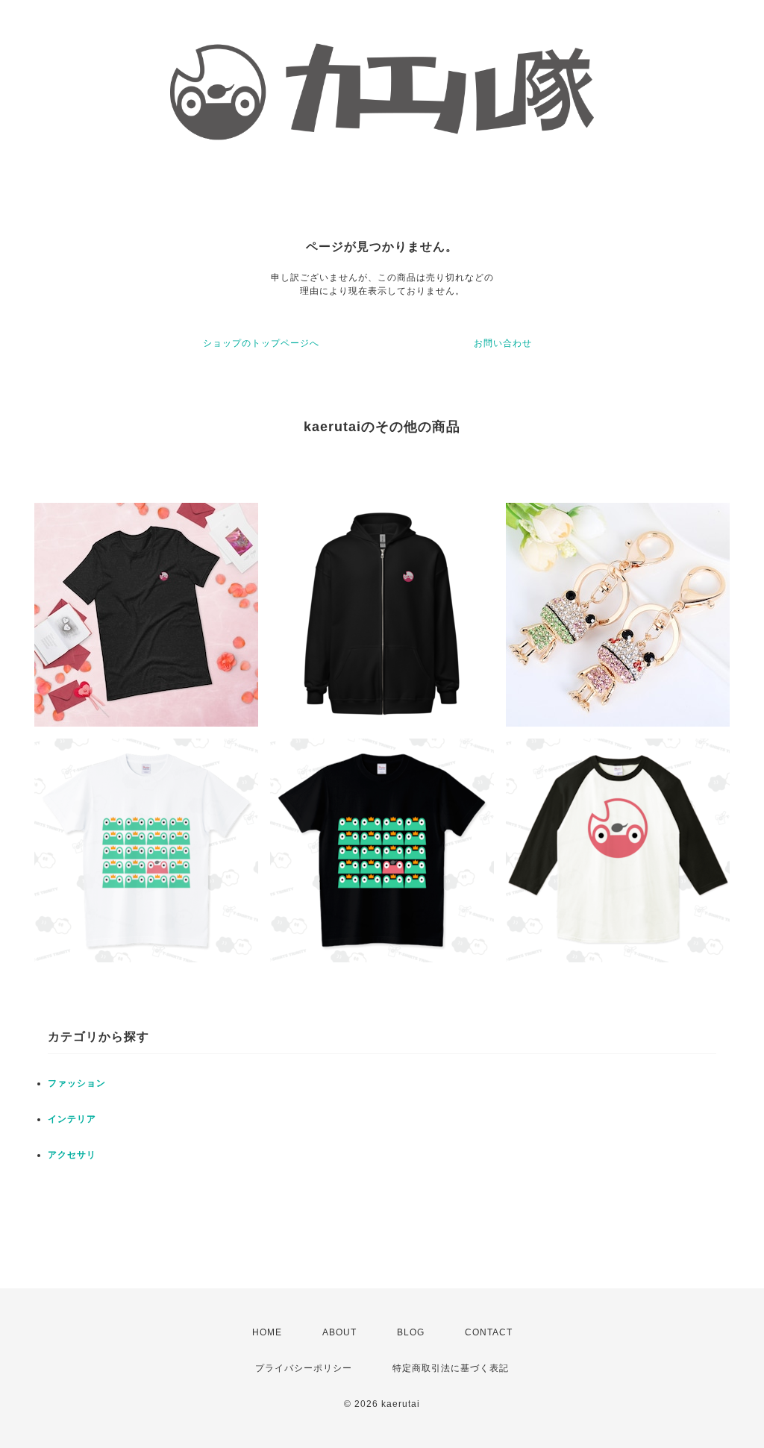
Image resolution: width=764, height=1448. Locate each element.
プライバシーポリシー (303, 1368)
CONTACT (489, 1332)
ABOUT (339, 1332)
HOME (267, 1332)
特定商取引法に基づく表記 (450, 1368)
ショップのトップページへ (261, 343)
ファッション (77, 1083)
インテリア (72, 1119)
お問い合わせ (503, 343)
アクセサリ (72, 1155)
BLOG (411, 1332)
